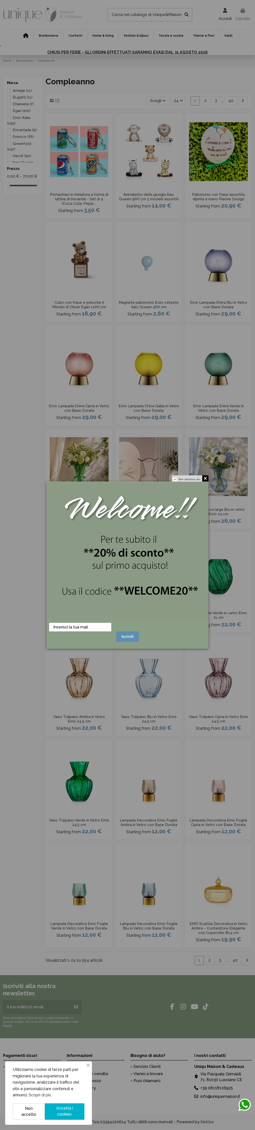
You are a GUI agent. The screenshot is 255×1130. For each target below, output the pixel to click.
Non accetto (28, 1111)
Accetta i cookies (64, 1111)
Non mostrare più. (190, 479)
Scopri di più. (40, 1095)
